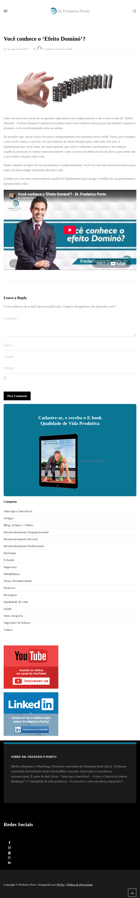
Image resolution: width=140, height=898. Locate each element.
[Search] (134, 11)
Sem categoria (13, 616)
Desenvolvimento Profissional (24, 546)
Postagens (10, 595)
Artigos (9, 518)
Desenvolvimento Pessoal (21, 539)
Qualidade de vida (16, 602)
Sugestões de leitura (17, 622)
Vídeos (8, 630)
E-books (9, 560)
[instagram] (9, 847)
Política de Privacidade (80, 884)
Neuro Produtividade (18, 581)
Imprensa (10, 567)
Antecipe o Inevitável (18, 511)
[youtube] (9, 852)
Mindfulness (12, 574)
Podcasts (9, 588)
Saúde (69, 49)
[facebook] (9, 843)
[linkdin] (9, 862)
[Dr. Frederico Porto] (70, 11)
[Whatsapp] (9, 857)
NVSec (61, 884)
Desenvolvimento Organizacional (26, 532)
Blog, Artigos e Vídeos (18, 525)
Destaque (10, 553)
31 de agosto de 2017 (16, 49)
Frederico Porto (52, 49)
